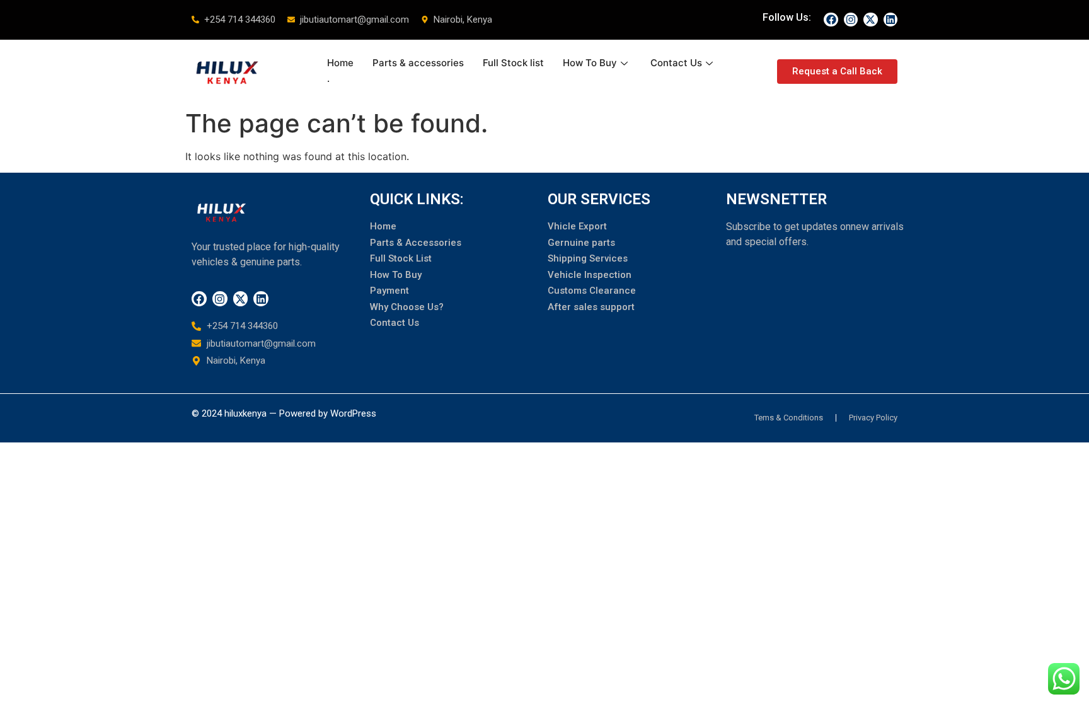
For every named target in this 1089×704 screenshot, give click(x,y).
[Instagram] (851, 19)
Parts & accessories (418, 63)
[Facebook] (831, 19)
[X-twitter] (870, 19)
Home (340, 63)
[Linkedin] (890, 19)
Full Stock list (513, 63)
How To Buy (590, 63)
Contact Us (676, 63)
